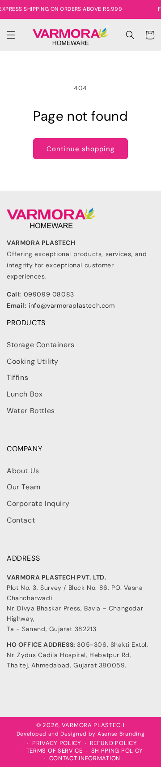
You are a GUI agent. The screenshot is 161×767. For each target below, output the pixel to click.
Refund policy (113, 743)
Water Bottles (31, 410)
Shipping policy (117, 750)
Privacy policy (56, 743)
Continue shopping (80, 148)
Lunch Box (24, 394)
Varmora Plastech (93, 725)
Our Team (24, 487)
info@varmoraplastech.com (71, 305)
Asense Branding (121, 733)
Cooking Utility (33, 361)
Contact (21, 520)
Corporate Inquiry (38, 503)
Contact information (84, 758)
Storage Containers (41, 344)
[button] (11, 35)
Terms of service (54, 750)
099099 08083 (49, 294)
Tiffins (17, 377)
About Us (23, 470)
